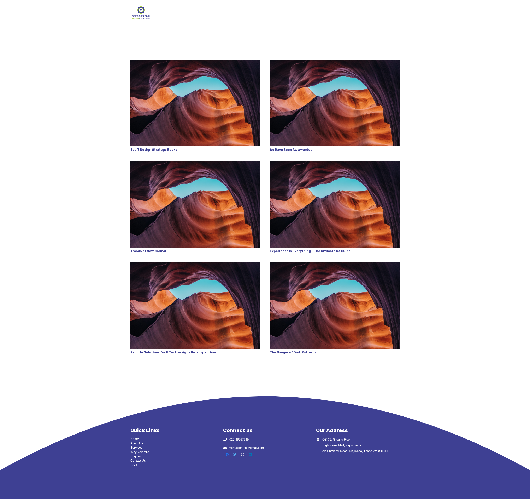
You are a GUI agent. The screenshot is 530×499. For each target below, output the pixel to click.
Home (134, 439)
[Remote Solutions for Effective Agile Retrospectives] (195, 305)
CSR (133, 465)
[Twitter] (235, 455)
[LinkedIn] (250, 455)
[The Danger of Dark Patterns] (335, 305)
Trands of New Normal (148, 251)
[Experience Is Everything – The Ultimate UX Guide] (335, 204)
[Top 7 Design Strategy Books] (195, 103)
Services (136, 447)
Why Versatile (139, 452)
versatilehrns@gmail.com (246, 447)
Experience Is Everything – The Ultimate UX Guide (310, 251)
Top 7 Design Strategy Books (153, 150)
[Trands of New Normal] (195, 204)
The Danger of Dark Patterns (293, 352)
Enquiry (135, 456)
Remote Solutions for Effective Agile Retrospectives (173, 352)
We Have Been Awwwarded (291, 150)
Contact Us (138, 460)
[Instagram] (243, 455)
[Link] (140, 12)
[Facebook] (227, 455)
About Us (136, 443)
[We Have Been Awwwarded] (335, 103)
